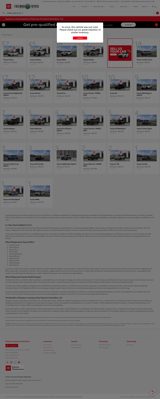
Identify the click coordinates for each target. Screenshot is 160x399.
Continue (80, 38)
